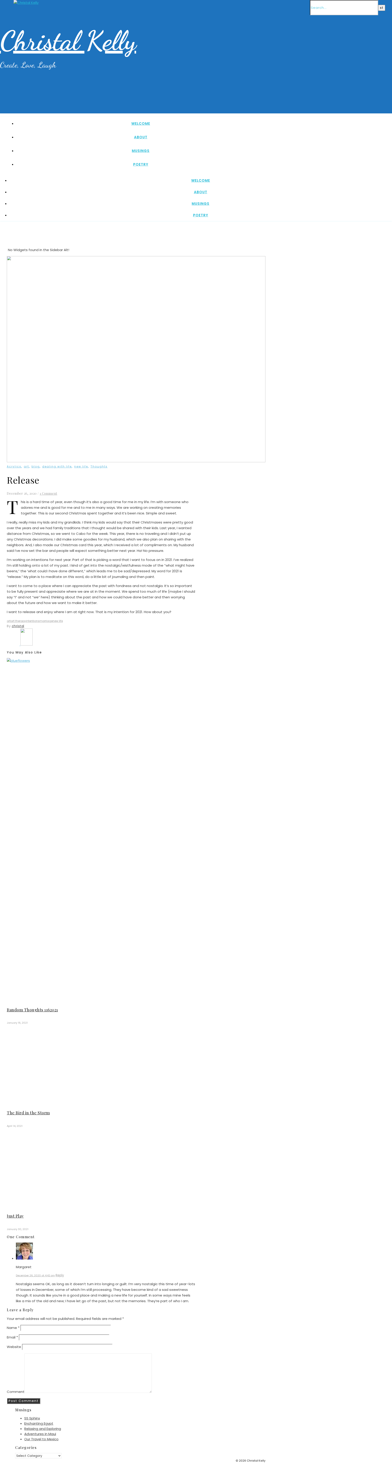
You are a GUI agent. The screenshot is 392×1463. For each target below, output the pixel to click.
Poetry (140, 164)
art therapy (18, 621)
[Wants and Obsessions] (13, 644)
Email (12, 1337)
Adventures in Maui (40, 1433)
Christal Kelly (68, 40)
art (26, 466)
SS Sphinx (32, 1418)
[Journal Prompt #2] (26, 644)
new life (81, 466)
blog (36, 466)
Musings (140, 150)
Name (13, 1327)
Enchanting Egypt (38, 1423)
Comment (15, 1391)
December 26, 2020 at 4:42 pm (35, 1275)
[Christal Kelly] (26, 2)
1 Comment (48, 493)
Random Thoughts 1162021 (32, 1010)
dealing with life (57, 466)
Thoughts (99, 466)
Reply (60, 1275)
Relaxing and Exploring (42, 1428)
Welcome (140, 123)
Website (14, 1346)
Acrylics (14, 466)
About (140, 137)
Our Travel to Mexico (41, 1439)
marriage (46, 621)
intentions (32, 621)
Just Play (15, 1216)
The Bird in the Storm (28, 1113)
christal (18, 626)
